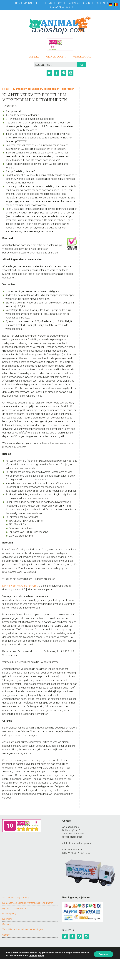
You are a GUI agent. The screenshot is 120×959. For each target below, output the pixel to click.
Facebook (56, 73)
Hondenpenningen (27, 3)
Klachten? (7, 919)
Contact (6, 935)
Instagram (70, 73)
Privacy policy (9, 913)
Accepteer (103, 954)
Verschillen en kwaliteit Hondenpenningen (22, 929)
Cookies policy (36, 955)
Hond (48, 3)
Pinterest (63, 73)
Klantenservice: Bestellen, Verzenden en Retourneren (27, 903)
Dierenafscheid (60, 6)
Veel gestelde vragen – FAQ (15, 897)
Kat (59, 3)
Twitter (49, 73)
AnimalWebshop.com (60, 25)
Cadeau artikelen (79, 3)
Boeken (100, 3)
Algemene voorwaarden (14, 908)
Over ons (6, 924)
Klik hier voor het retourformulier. (20, 585)
